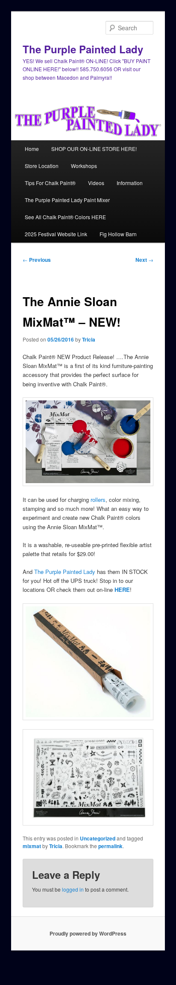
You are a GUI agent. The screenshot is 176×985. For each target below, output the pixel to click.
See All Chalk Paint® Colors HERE (65, 216)
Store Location (42, 165)
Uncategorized (97, 838)
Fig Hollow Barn (118, 234)
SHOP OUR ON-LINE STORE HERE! (94, 148)
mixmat (32, 846)
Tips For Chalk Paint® (50, 182)
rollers (98, 499)
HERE (122, 589)
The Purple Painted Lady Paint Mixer (67, 199)
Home (32, 148)
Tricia (88, 339)
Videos (96, 182)
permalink (110, 846)
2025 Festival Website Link (56, 234)
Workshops (84, 165)
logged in (73, 889)
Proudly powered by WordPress (88, 933)
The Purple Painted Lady (83, 49)
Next (144, 260)
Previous (37, 260)
